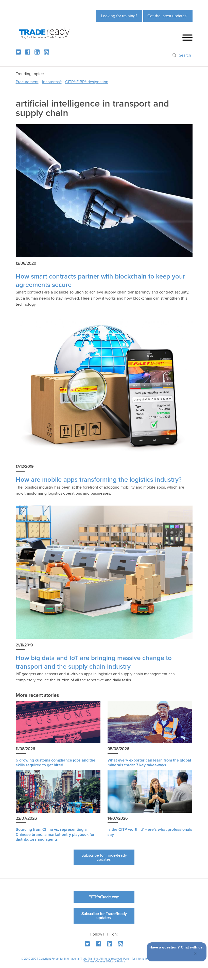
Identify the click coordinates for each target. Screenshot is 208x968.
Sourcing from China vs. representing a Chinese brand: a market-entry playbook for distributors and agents (55, 834)
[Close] (195, 954)
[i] (46, 52)
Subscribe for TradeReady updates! (104, 857)
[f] (27, 52)
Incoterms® (52, 82)
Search (185, 55)
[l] (37, 52)
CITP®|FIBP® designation (86, 82)
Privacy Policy (116, 961)
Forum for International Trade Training (146, 958)
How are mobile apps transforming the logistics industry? (99, 480)
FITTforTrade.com (104, 897)
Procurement (27, 82)
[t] (18, 52)
